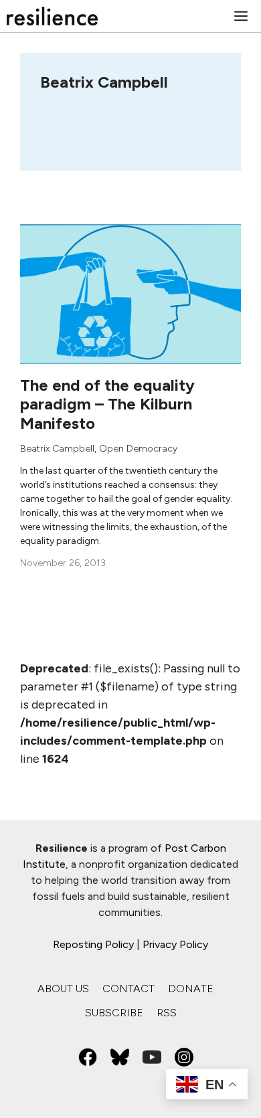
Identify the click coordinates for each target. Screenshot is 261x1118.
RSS (167, 1012)
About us (63, 988)
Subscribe (114, 1012)
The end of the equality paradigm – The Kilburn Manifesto (107, 404)
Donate (190, 988)
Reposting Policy (93, 944)
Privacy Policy (175, 944)
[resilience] (52, 16)
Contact (128, 988)
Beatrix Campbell (57, 448)
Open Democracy (138, 448)
